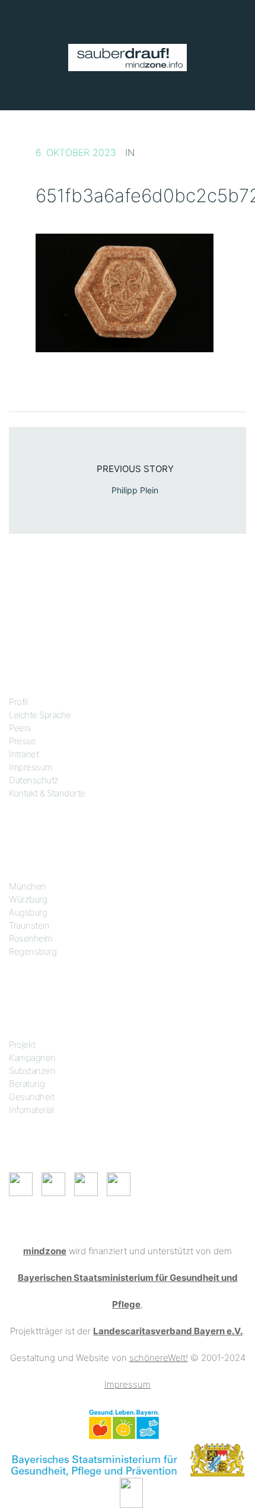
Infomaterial (31, 1109)
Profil (18, 701)
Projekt (22, 1044)
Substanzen (32, 1070)
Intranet (24, 754)
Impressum (31, 767)
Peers (20, 728)
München (27, 886)
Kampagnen (32, 1057)
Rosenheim (31, 938)
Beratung (26, 1083)
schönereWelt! (158, 1357)
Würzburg (28, 899)
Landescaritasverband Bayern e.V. (168, 1331)
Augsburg (28, 912)
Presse (22, 741)
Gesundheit (31, 1096)
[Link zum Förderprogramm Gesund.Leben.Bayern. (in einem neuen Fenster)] (123, 1423)
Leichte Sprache (40, 714)
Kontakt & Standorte (47, 793)
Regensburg (32, 951)
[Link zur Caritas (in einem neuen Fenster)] (131, 1491)
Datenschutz (34, 780)
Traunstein (29, 925)
